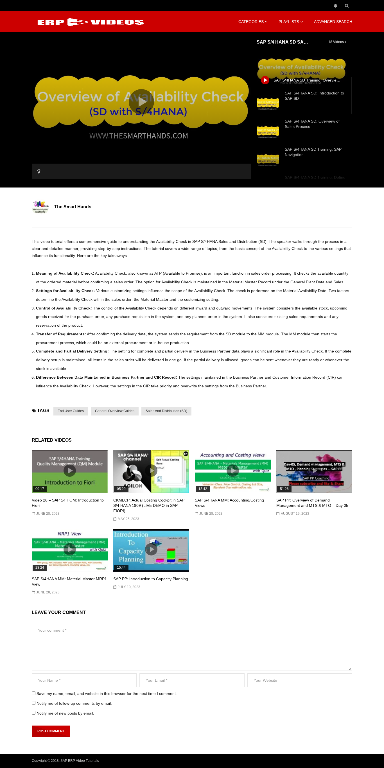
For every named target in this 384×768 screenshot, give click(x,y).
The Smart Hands (72, 206)
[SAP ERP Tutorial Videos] (89, 22)
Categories (251, 21)
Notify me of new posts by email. (65, 713)
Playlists (289, 21)
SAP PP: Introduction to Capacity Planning (150, 579)
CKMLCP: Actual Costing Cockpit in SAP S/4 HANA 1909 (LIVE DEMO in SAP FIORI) (148, 505)
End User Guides (71, 411)
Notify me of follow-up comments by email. (74, 703)
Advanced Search (333, 21)
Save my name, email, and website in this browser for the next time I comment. (107, 693)
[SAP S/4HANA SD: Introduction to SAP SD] (268, 103)
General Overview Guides (114, 411)
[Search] (346, 5)
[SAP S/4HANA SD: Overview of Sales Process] (268, 131)
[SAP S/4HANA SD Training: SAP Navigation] (268, 159)
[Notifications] (335, 5)
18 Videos (336, 42)
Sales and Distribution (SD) (166, 411)
